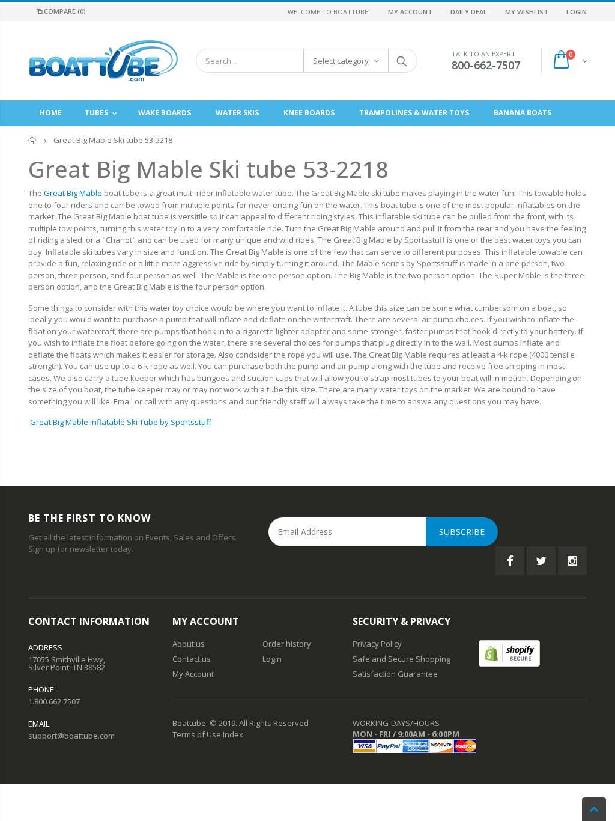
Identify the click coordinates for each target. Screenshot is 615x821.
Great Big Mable (73, 193)
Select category (341, 60)
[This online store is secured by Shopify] (509, 652)
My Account (410, 11)
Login (576, 11)
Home (32, 140)
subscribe (462, 531)
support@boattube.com (71, 735)
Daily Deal (468, 11)
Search (402, 60)
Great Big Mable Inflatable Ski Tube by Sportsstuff (120, 422)
